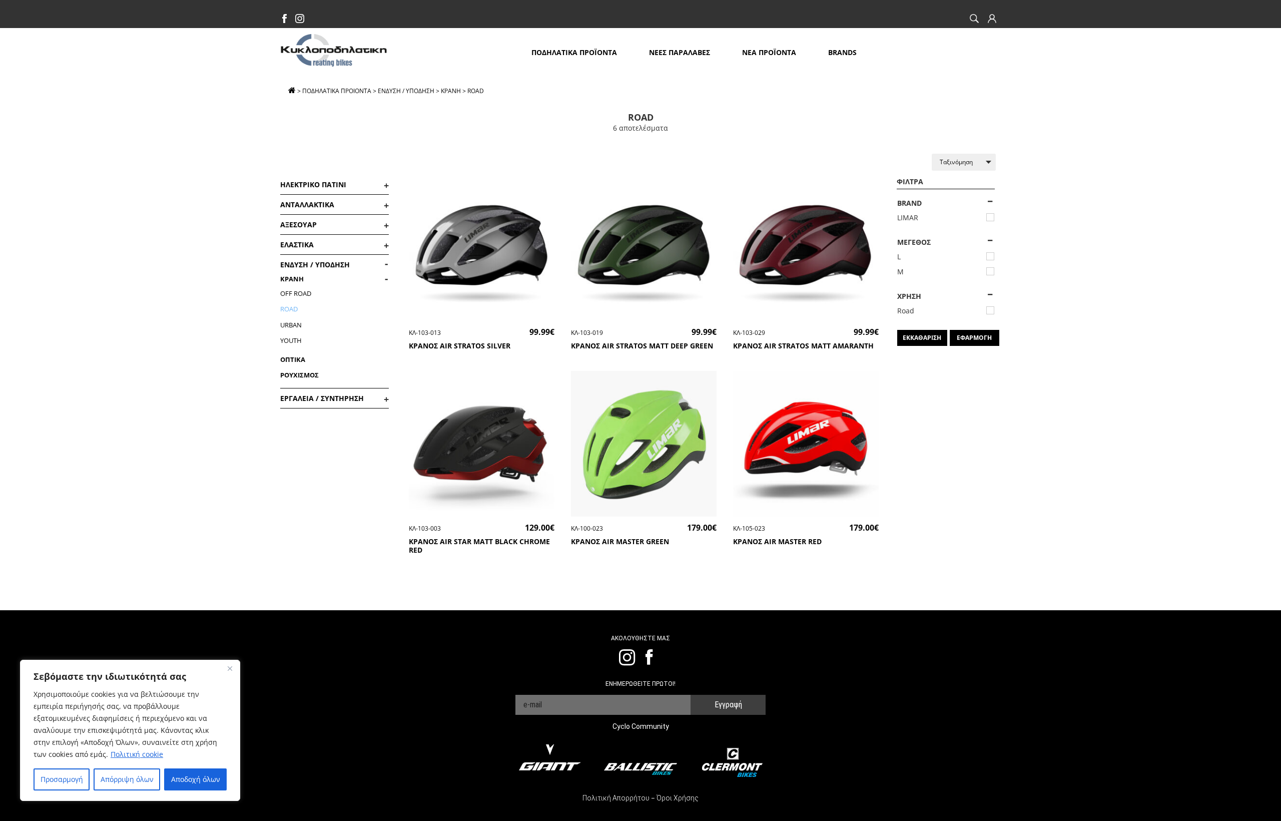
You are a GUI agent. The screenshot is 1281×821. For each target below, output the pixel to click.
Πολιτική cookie (137, 754)
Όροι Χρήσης (678, 798)
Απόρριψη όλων (127, 779)
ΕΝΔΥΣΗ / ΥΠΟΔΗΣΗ (406, 91)
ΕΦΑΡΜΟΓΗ (974, 337)
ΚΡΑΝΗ (451, 91)
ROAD (289, 308)
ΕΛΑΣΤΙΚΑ (297, 244)
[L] (990, 256)
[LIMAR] (990, 217)
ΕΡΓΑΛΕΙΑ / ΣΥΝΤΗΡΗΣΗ (322, 398)
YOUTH (291, 340)
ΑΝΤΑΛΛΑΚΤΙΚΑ (307, 204)
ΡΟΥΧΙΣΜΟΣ (299, 374)
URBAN (291, 324)
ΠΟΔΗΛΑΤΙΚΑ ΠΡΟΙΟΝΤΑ (336, 91)
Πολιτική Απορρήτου (616, 798)
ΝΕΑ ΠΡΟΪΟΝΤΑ (769, 52)
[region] (130, 730)
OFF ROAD (295, 293)
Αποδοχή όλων (195, 779)
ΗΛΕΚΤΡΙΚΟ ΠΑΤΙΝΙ (313, 184)
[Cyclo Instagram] (299, 20)
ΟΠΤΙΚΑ (292, 359)
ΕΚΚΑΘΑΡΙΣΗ (922, 337)
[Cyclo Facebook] (284, 20)
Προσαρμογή (62, 779)
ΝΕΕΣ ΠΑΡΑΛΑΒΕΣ (679, 52)
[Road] (990, 310)
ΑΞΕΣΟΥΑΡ (298, 224)
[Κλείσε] (230, 668)
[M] (990, 271)
